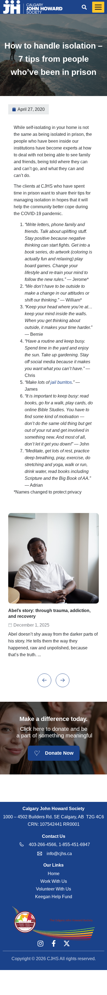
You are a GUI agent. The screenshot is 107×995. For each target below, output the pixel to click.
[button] (84, 7)
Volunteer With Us (53, 889)
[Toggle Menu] (98, 7)
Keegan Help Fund (53, 896)
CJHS (53, 958)
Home (54, 873)
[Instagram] (40, 943)
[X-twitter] (66, 943)
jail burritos (61, 382)
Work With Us (53, 881)
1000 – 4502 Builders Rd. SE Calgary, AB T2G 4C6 (53, 816)
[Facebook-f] (53, 943)
